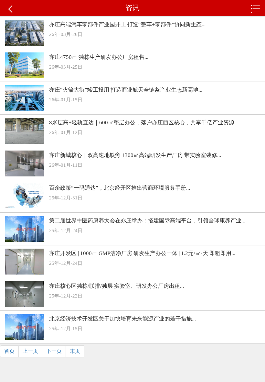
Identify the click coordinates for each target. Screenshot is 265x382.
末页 (75, 351)
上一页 (30, 351)
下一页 (54, 351)
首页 (9, 351)
